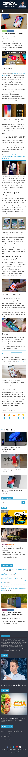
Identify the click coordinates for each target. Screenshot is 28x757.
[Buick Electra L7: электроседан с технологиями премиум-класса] (14, 529)
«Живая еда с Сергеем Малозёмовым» (10, 718)
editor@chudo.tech (5, 734)
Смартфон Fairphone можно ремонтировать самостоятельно (13, 613)
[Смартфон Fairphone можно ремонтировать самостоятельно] (14, 594)
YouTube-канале (14, 685)
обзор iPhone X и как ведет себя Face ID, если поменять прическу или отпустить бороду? (14, 156)
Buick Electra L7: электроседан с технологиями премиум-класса (12, 547)
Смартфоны (10, 31)
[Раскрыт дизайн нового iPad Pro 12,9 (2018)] (14, 475)
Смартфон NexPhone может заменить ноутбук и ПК (11, 448)
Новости (4, 544)
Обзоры (4, 31)
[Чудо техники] (14, 1)
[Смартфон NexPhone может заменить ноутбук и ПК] (14, 433)
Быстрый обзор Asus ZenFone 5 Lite (13, 470)
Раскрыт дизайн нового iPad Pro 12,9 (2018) (13, 491)
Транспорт (10, 544)
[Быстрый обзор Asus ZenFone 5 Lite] (14, 455)
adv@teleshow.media (6, 739)
